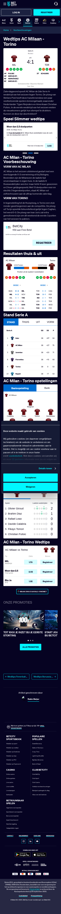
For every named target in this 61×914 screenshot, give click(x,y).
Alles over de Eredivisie (39, 795)
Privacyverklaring (36, 896)
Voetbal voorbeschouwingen (41, 786)
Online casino (10, 774)
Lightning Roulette (38, 756)
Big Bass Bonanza (37, 760)
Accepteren (30, 477)
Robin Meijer (33, 699)
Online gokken (10, 778)
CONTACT (10, 836)
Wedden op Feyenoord (13, 764)
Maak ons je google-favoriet (33, 591)
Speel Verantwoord (12, 820)
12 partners (18, 459)
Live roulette (10, 786)
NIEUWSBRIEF (23, 836)
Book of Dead (36, 764)
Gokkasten (9, 795)
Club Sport (35, 778)
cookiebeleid (15, 456)
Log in (16, 12)
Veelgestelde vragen (12, 828)
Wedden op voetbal (12, 748)
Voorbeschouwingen (22, 30)
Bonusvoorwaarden (12, 816)
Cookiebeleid (23, 896)
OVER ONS (37, 836)
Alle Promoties (30, 647)
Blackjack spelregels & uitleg (41, 790)
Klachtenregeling (11, 824)
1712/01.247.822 (35, 889)
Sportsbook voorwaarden (14, 812)
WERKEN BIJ (50, 836)
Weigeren (30, 487)
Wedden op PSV (11, 760)
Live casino (9, 782)
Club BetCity (36, 774)
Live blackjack (10, 790)
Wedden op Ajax (11, 756)
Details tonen (45, 468)
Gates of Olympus (37, 748)
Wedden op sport (11, 744)
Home (6, 30)
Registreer (46, 12)
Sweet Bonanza (37, 744)
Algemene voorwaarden (13, 808)
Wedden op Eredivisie (13, 752)
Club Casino (36, 782)
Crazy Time (35, 752)
